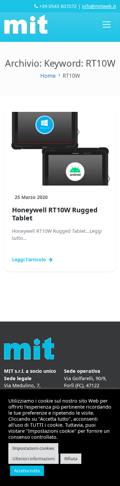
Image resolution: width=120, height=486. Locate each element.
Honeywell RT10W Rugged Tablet (55, 213)
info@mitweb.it (99, 6)
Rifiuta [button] (70, 459)
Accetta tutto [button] (27, 471)
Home (48, 75)
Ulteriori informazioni (33, 459)
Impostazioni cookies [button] (33, 448)
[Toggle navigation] (106, 24)
